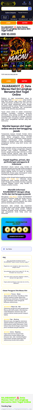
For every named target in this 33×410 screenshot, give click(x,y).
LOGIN (8, 23)
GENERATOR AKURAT (16, 236)
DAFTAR (24, 23)
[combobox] (14, 8)
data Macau (13, 197)
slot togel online (17, 100)
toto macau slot (13, 179)
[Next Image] (31, 53)
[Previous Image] (1, 53)
